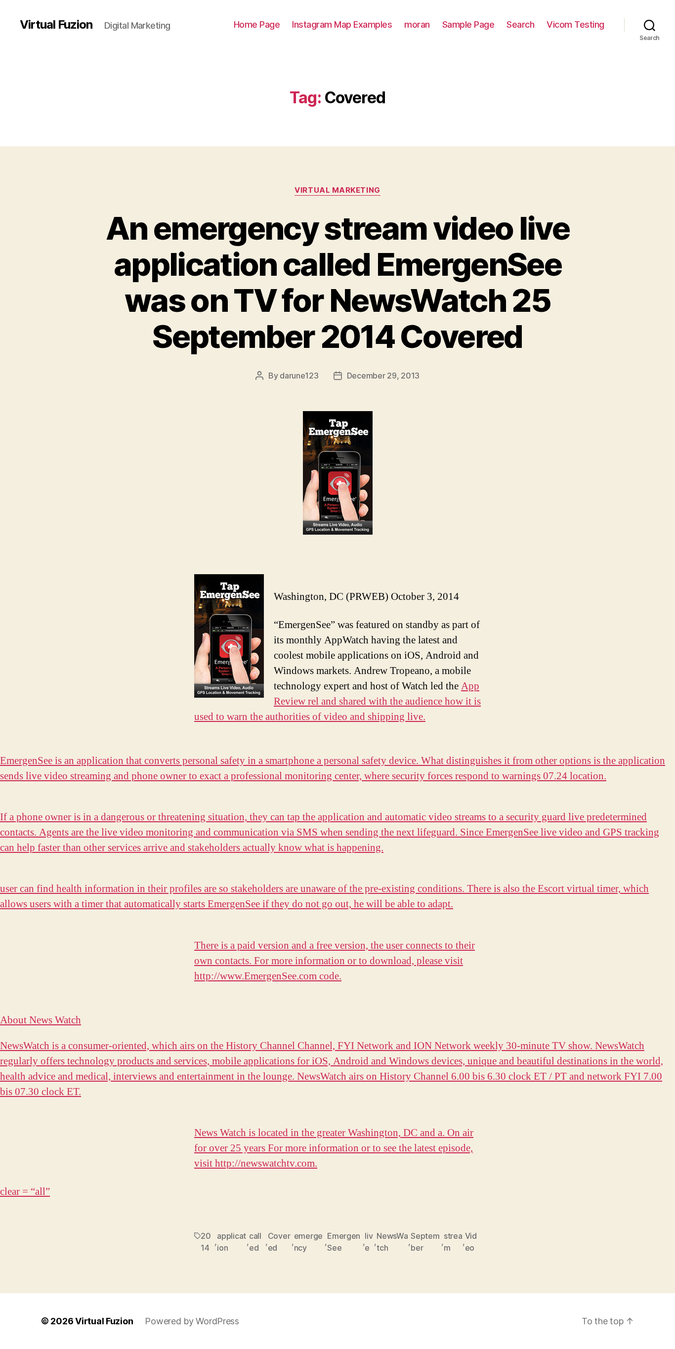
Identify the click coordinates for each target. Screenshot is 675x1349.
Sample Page (468, 24)
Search (520, 24)
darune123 (299, 375)
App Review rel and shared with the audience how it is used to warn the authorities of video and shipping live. (337, 701)
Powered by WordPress (192, 1321)
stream (453, 1242)
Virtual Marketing (337, 190)
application (231, 1242)
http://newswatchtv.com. (266, 1163)
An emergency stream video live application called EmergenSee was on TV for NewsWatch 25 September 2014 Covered (337, 282)
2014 (206, 1242)
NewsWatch (392, 1242)
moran (417, 24)
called (255, 1242)
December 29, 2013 (383, 375)
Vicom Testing (575, 24)
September (425, 1242)
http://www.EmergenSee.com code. (267, 976)
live (369, 1242)
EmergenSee (343, 1242)
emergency (308, 1242)
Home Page (257, 24)
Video (471, 1242)
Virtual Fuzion (56, 25)
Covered (279, 1242)
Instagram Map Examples (342, 24)
